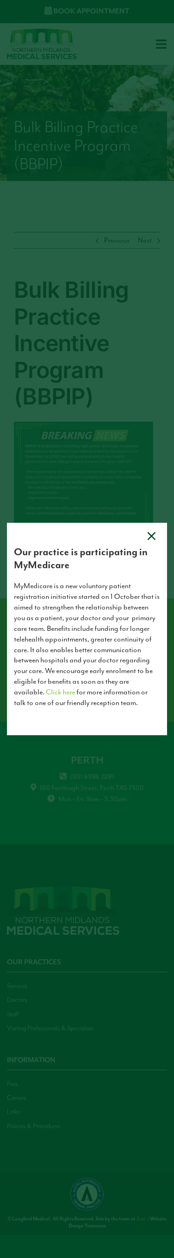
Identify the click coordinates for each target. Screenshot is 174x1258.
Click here (60, 692)
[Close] (151, 536)
